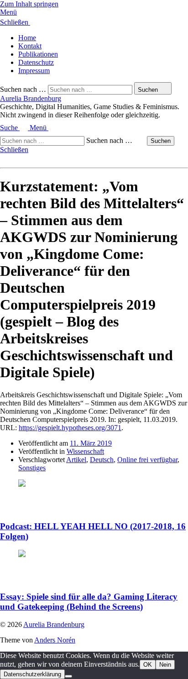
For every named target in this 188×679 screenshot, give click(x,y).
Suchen (161, 140)
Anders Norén (54, 640)
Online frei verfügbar (147, 459)
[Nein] (68, 676)
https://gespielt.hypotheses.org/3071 (70, 428)
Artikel (76, 459)
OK (147, 664)
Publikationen (38, 54)
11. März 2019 (91, 443)
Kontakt (30, 46)
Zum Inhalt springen (29, 4)
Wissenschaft (85, 451)
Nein (165, 664)
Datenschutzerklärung (32, 674)
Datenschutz (36, 62)
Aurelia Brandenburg (30, 98)
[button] (94, 12)
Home (27, 38)
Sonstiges (32, 468)
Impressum (34, 70)
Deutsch (102, 459)
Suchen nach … (23, 89)
